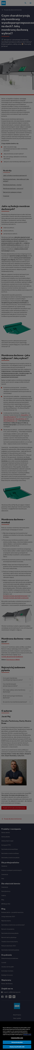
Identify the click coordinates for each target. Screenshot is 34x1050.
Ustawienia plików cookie (17, 1038)
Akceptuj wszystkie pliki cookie (17, 1046)
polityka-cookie (27, 1034)
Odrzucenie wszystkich (17, 1042)
